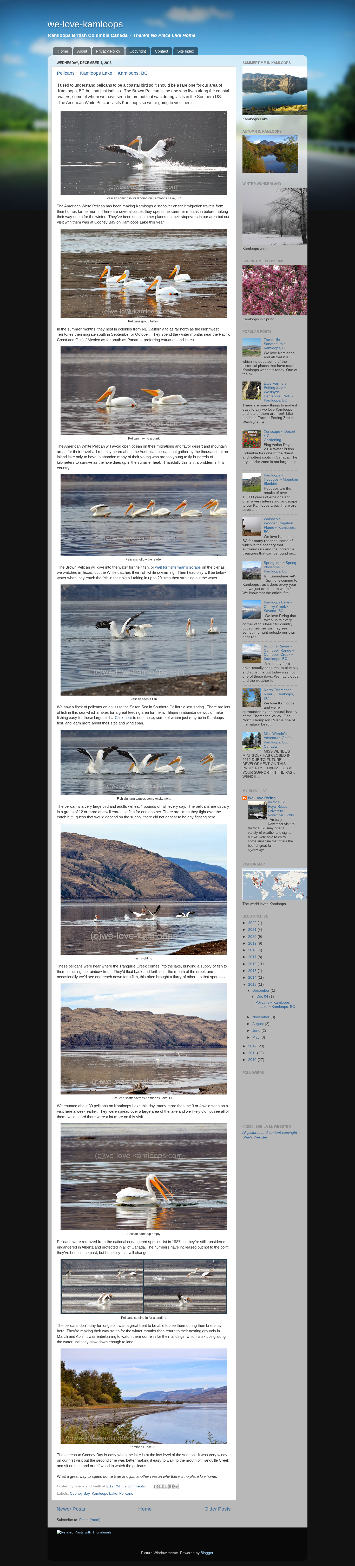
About (82, 51)
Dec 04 (263, 996)
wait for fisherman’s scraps (178, 567)
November (261, 1017)
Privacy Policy (108, 51)
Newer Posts (71, 1509)
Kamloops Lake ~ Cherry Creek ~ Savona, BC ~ (278, 606)
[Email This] (156, 1486)
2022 (253, 923)
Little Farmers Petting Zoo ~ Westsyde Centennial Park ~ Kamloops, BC (278, 391)
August (258, 1024)
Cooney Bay (80, 1493)
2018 (253, 950)
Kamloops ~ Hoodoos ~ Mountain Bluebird (281, 479)
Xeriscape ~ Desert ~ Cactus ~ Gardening (279, 436)
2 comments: (135, 1486)
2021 (253, 930)
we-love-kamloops (85, 24)
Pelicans (126, 1493)
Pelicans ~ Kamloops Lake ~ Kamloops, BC (102, 73)
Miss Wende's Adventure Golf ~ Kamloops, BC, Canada (278, 740)
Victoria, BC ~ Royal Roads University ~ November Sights (281, 808)
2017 (253, 957)
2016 (253, 964)
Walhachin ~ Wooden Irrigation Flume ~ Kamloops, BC (280, 525)
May (256, 1037)
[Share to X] (166, 1486)
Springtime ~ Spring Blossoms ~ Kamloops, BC (280, 567)
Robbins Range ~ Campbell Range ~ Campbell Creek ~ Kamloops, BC (279, 652)
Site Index (185, 51)
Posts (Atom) (90, 1520)
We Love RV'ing (262, 798)
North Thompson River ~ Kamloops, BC (279, 694)
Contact (161, 51)
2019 (253, 943)
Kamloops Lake (104, 1493)
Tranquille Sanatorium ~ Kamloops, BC (275, 344)
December (261, 990)
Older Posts (218, 1509)
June (256, 1031)
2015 (253, 971)
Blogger (207, 1553)
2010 (253, 1060)
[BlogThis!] (161, 1486)
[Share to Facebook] (171, 1486)
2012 (253, 1046)
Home (63, 51)
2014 (253, 977)
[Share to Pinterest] (176, 1486)
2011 (252, 1053)
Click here (124, 718)
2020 (253, 937)
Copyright (137, 51)
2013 (253, 984)
